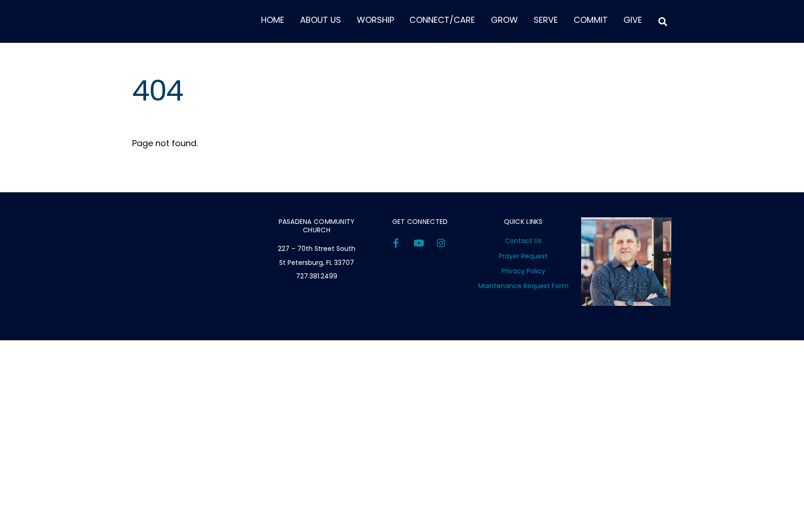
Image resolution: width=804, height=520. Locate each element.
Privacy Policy (523, 271)
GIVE (632, 20)
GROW (504, 20)
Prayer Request (523, 256)
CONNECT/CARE (442, 20)
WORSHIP (375, 20)
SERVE (546, 20)
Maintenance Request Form (523, 285)
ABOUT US (320, 20)
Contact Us (523, 240)
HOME (272, 20)
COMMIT (591, 20)
